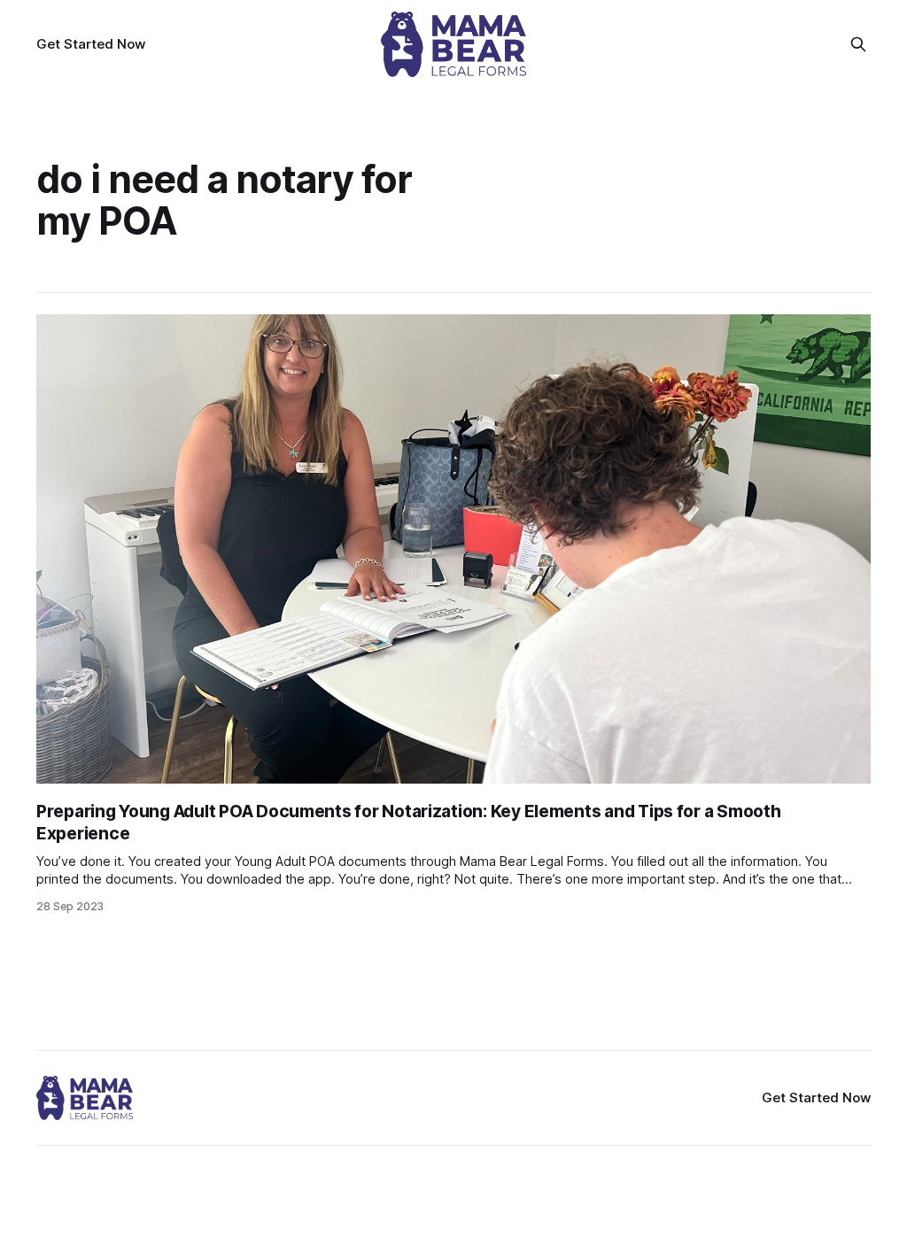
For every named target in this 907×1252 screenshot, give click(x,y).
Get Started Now (90, 43)
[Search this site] (858, 44)
